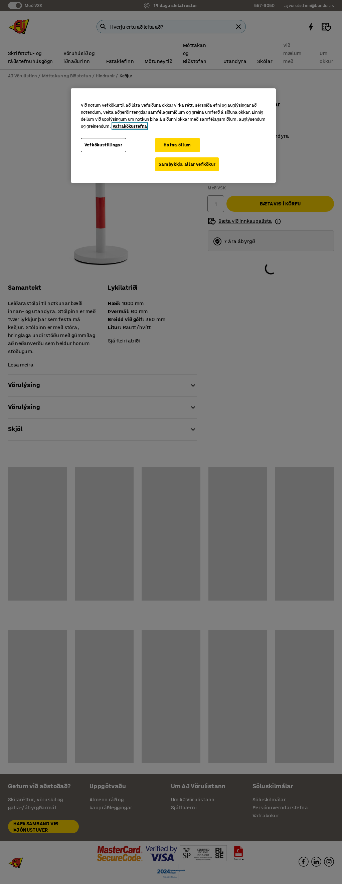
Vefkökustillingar (103, 145)
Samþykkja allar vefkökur (187, 164)
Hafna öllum (177, 145)
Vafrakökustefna (130, 126)
